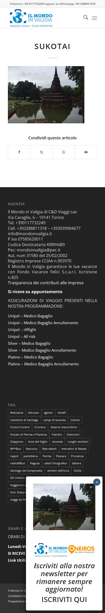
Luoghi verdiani (78, 441)
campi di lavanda (54, 420)
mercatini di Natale (73, 449)
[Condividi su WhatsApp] (64, 152)
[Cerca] (83, 18)
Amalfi (62, 412)
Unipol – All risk (21, 336)
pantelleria (30, 456)
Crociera (40, 427)
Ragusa (35, 463)
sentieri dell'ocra (58, 470)
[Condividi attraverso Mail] (86, 152)
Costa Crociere (20, 427)
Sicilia (77, 470)
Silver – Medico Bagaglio (29, 343)
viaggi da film (19, 499)
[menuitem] (83, 18)
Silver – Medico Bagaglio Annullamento (42, 350)
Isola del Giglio (37, 441)
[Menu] (94, 18)
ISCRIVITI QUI (64, 599)
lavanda (57, 441)
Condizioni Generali (21, 596)
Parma (47, 456)
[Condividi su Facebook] (19, 152)
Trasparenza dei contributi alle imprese (46, 283)
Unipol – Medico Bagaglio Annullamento (43, 322)
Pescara (61, 456)
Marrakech (49, 449)
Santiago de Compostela (26, 470)
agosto (48, 412)
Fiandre (57, 434)
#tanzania (16, 412)
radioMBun (17, 463)
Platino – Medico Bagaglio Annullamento (43, 363)
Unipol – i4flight (22, 329)
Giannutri (73, 434)
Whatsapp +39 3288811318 (77, 4)
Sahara (76, 463)
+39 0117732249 (33, 4)
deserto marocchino (63, 427)
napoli (14, 456)
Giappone (16, 441)
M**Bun (15, 449)
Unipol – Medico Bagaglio (30, 315)
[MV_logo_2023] (43, 18)
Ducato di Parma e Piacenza (28, 434)
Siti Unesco (17, 478)
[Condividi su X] (41, 152)
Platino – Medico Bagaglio (30, 357)
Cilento (75, 420)
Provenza (77, 456)
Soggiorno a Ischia (22, 485)
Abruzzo (33, 412)
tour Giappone (20, 492)
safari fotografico (55, 463)
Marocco (31, 449)
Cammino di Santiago (24, 420)
